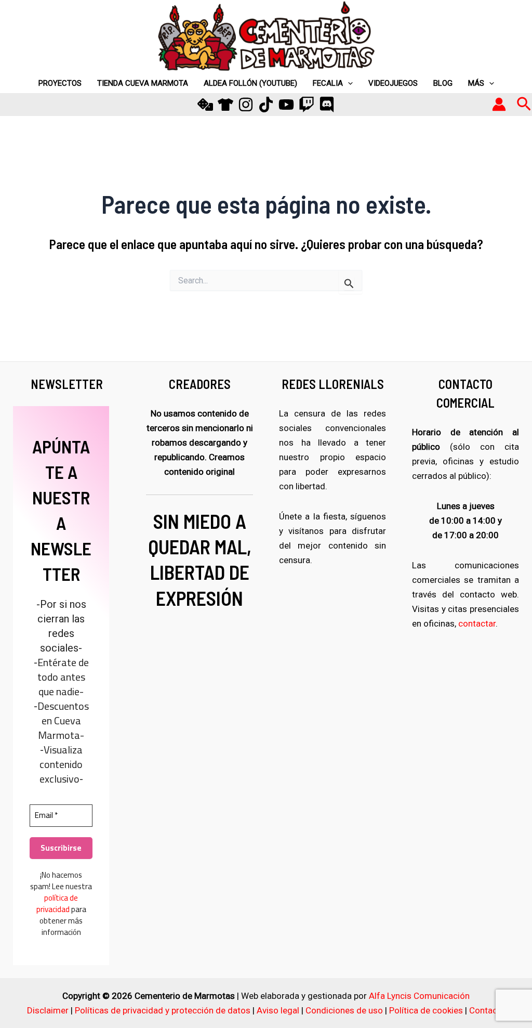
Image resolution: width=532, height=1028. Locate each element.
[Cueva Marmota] (225, 104)
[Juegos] (205, 104)
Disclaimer (48, 1010)
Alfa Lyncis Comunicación (419, 996)
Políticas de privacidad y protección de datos (162, 1010)
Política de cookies (426, 1010)
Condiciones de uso (344, 1010)
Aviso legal (278, 1010)
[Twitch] (306, 104)
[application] (348, 83)
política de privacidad (57, 903)
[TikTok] (266, 104)
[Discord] (327, 104)
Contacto (487, 1010)
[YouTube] (286, 104)
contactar (477, 623)
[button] (523, 104)
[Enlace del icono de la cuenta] (499, 104)
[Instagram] (246, 104)
